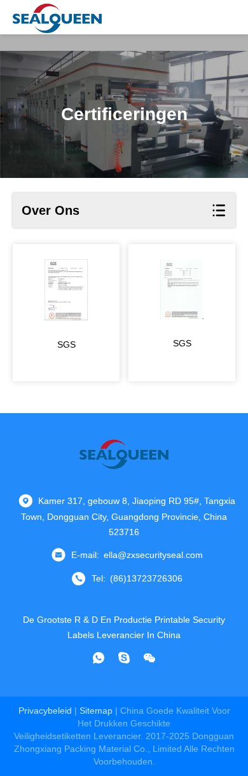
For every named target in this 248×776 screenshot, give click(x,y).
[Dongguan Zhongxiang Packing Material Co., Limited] (57, 17)
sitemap (96, 710)
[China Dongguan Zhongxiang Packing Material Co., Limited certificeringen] (66, 289)
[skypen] (124, 657)
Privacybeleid (45, 710)
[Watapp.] (98, 657)
